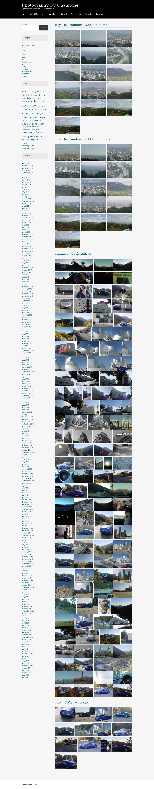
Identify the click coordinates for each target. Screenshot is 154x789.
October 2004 (27, 585)
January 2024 (26, 196)
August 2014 (26, 327)
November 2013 (27, 346)
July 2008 (25, 485)
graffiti (42, 114)
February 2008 (27, 497)
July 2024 (25, 187)
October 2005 (27, 561)
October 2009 (27, 450)
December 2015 (27, 294)
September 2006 (28, 535)
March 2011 (26, 410)
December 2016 (27, 286)
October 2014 (27, 324)
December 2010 (27, 417)
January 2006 (26, 554)
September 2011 (28, 395)
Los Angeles (26, 129)
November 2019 (27, 251)
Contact (64, 14)
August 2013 (26, 353)
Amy (33, 91)
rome (23, 140)
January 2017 (26, 284)
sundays (25, 69)
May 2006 (25, 545)
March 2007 (26, 521)
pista (30, 136)
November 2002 (27, 632)
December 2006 (27, 528)
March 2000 (26, 670)
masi (37, 129)
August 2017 (26, 272)
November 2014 (27, 322)
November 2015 (27, 296)
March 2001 (26, 663)
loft (30, 124)
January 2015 (26, 317)
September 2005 (28, 564)
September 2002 (28, 637)
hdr (23, 59)
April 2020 (25, 241)
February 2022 (27, 230)
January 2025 (26, 185)
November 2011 (27, 391)
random (25, 64)
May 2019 (25, 263)
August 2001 (26, 658)
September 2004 (28, 587)
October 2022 (27, 220)
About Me (34, 14)
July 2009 (25, 457)
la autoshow (35, 120)
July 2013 (25, 355)
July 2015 (25, 303)
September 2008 (28, 481)
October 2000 (27, 668)
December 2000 (27, 665)
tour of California (40, 146)
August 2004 (26, 590)
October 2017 (27, 270)
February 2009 (27, 469)
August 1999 (26, 673)
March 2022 (26, 227)
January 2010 (26, 443)
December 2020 (27, 234)
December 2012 (27, 369)
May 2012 (25, 379)
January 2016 (26, 291)
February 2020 (27, 246)
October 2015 (27, 298)
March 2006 (26, 549)
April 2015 (25, 310)
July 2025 (25, 175)
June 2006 (25, 542)
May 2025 (25, 177)
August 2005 (26, 566)
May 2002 (25, 644)
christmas (39, 101)
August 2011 (26, 398)
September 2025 (28, 173)
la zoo (25, 123)
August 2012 (26, 374)
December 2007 (27, 502)
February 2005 (27, 575)
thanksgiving (28, 145)
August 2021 (26, 232)
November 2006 (27, 530)
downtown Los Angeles (34, 109)
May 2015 (25, 308)
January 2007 (26, 526)
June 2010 (25, 431)
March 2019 (26, 265)
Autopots (88, 14)
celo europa (36, 98)
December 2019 (27, 249)
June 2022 (25, 225)
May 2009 (25, 462)
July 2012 (25, 376)
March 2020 (26, 244)
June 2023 (25, 206)
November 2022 (27, 218)
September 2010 (28, 424)
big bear (26, 94)
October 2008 (27, 478)
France (34, 113)
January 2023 (26, 213)
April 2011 (25, 407)
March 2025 (26, 180)
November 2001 (27, 656)
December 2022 (27, 215)
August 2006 (26, 538)
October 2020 (27, 237)
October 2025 (27, 170)
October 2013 (27, 348)
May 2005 (25, 573)
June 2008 (25, 488)
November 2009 (27, 448)
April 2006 (25, 547)
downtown (41, 106)
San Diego (30, 139)
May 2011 (25, 405)
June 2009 (25, 459)
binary (34, 95)
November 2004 (27, 583)
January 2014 (26, 341)
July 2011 (25, 400)
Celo (29, 98)
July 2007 (25, 514)
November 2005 (27, 559)
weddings (30, 148)
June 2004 (25, 594)
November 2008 (27, 476)
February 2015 (27, 315)
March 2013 (26, 365)
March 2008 (26, 495)
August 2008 (26, 483)
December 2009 (27, 445)
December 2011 (27, 388)
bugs (24, 98)
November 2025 (27, 168)
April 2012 (25, 381)
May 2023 (25, 208)
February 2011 (27, 412)
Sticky (24, 67)
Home (24, 14)
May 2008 (25, 490)
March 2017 (26, 282)
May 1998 (25, 675)
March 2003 (26, 625)
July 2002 (25, 642)
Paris (39, 132)
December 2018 (27, 267)
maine (33, 129)
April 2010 (25, 436)
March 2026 (26, 163)
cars (23, 50)
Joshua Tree (25, 121)
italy (34, 117)
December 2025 (27, 166)
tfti (33, 142)
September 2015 (28, 301)
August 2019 (26, 256)
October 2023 (27, 199)
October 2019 (27, 253)
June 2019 (25, 260)
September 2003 (28, 611)
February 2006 (27, 552)
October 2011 (27, 393)
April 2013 (25, 362)
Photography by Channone (50, 5)
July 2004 (25, 592)
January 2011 (26, 414)
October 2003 (27, 609)
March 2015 (26, 312)
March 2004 (26, 599)
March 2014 (26, 339)
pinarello (24, 137)
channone (27, 101)
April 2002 (25, 647)
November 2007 (27, 504)
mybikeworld (26, 62)
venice (24, 148)
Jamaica (41, 117)
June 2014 (25, 331)
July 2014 (25, 329)
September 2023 (28, 201)
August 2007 (26, 511)
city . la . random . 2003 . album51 (82, 25)
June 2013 (25, 357)
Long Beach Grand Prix (30, 127)
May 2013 (25, 360)
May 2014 (25, 334)
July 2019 (25, 258)
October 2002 (27, 635)
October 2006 (27, 533)
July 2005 (25, 568)
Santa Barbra (41, 139)
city (23, 52)
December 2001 (27, 654)
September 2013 (28, 350)
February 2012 (27, 384)
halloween (26, 117)
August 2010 (26, 426)
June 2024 (25, 189)
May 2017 (25, 277)
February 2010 (27, 440)
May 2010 (25, 433)
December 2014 (27, 320)
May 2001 (25, 661)
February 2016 (27, 289)
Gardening (99, 14)
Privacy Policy (76, 14)
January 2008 (26, 500)
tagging (24, 143)
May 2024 (25, 192)
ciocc (25, 105)
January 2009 (26, 471)
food (23, 57)
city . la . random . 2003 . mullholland (85, 139)
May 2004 (25, 597)
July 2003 (25, 616)
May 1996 (25, 677)
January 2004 (26, 604)
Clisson (33, 105)
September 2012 (28, 372)
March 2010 (26, 438)
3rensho (26, 91)
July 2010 (25, 429)
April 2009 (25, 464)
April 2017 (25, 279)
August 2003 (26, 613)
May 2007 (25, 516)
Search (24, 24)
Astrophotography (48, 14)
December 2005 (27, 556)
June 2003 (25, 618)
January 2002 (26, 651)
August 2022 (26, 222)
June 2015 (25, 305)
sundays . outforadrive (73, 253)
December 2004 (27, 580)
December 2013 (27, 343)
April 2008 (25, 493)
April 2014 (25, 336)
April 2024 (25, 194)
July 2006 (25, 540)
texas (29, 143)
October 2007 (27, 507)
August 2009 (26, 455)
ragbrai (38, 136)
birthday (42, 95)
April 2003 (25, 623)
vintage (24, 76)
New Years (28, 132)
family (24, 55)
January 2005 (26, 578)
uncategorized (27, 71)
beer (23, 48)
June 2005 (25, 571)
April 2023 (25, 211)
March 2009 (26, 466)
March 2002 (26, 649)
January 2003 (26, 630)
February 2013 (27, 367)
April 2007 (25, 519)
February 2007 (27, 523)
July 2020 (25, 239)
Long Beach (38, 123)
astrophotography (28, 45)
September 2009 (28, 452)
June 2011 (25, 402)
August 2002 (26, 639)
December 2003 (27, 606)
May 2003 (25, 620)
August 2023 (26, 203)
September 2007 (28, 509)
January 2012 (26, 386)
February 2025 (27, 182)
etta (25, 113)
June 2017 (25, 275)
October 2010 (27, 421)
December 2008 (27, 474)
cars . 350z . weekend (72, 702)
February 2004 (27, 601)
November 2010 (27, 419)
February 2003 (27, 628)
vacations (25, 74)
